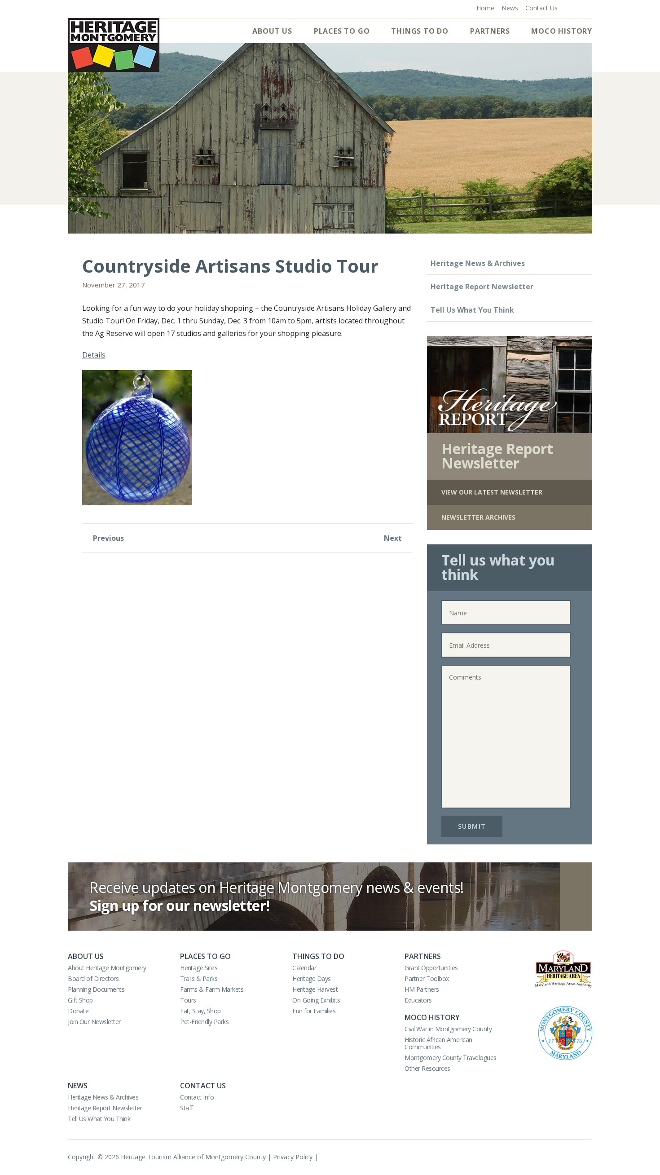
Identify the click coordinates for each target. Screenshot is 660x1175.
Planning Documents (96, 989)
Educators (418, 1000)
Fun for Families (313, 1011)
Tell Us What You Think (472, 310)
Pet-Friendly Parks (204, 1021)
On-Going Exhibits (316, 1000)
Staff (186, 1108)
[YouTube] (577, 7)
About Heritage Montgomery (107, 967)
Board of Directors (93, 978)
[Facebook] (568, 7)
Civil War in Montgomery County (448, 1029)
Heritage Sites (198, 967)
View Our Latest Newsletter (491, 492)
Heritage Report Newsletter (482, 287)
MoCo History (561, 31)
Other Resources (427, 1068)
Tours (188, 1000)
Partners (490, 31)
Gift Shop (80, 1000)
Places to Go (342, 31)
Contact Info (197, 1097)
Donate (78, 1011)
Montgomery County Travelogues (451, 1057)
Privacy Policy (292, 1157)
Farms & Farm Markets (211, 989)
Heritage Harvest (315, 989)
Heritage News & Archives (478, 263)
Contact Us (203, 1086)
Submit (472, 826)
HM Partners (422, 989)
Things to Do (420, 31)
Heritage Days (311, 978)
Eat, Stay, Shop (200, 1011)
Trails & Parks (198, 978)
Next (394, 538)
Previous (107, 538)
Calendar (304, 967)
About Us (272, 31)
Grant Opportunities (431, 967)
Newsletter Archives (478, 517)
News (78, 1086)
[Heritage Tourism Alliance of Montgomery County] (113, 45)
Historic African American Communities (438, 1043)
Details (94, 355)
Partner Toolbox (427, 978)
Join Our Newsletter (94, 1021)
